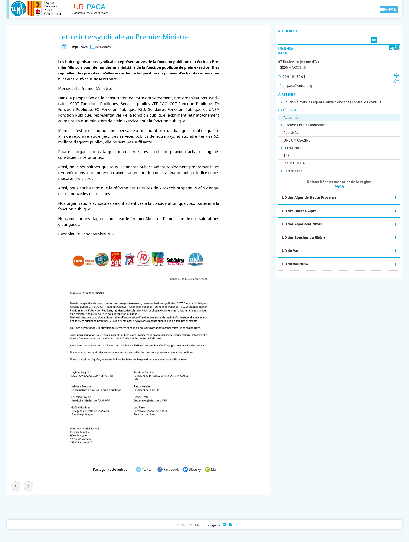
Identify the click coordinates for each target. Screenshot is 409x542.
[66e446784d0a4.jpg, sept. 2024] (138, 350)
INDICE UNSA (294, 163)
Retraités (291, 132)
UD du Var (290, 250)
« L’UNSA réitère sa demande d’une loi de (15, 486)
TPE (286, 155)
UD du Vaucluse (295, 264)
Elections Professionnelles (304, 125)
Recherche (288, 31)
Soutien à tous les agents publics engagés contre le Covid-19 (332, 102)
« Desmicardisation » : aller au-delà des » (28, 486)
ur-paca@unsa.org (297, 85)
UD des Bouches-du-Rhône (303, 237)
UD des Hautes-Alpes (299, 211)
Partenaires (293, 171)
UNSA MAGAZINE (297, 140)
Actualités (103, 46)
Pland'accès (396, 80)
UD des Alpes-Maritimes (302, 224)
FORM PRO (292, 148)
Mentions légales (207, 525)
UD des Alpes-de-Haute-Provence (309, 197)
